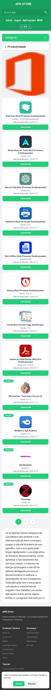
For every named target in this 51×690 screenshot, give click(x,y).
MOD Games (32, 641)
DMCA (5, 641)
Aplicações (29, 20)
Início (9, 20)
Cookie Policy (7, 649)
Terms (4, 658)
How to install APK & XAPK (13, 669)
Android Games (33, 633)
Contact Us (7, 637)
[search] (46, 12)
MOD (40, 20)
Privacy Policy (8, 653)
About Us (6, 633)
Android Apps (32, 637)
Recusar (31, 684)
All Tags (30, 645)
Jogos (17, 20)
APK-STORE (23, 4)
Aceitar (19, 684)
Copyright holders (9, 645)
